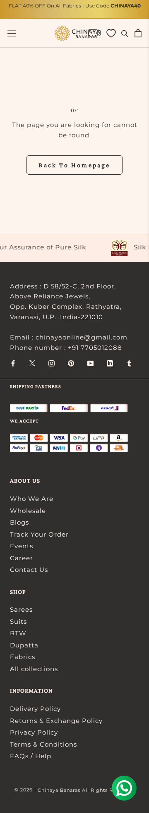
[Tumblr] (129, 363)
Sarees (21, 609)
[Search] (124, 33)
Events (21, 546)
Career (21, 558)
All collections (34, 669)
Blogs (19, 522)
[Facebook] (13, 363)
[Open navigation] (11, 33)
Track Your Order (39, 534)
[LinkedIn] (110, 363)
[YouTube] (90, 363)
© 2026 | (26, 790)
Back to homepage (74, 164)
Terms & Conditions (43, 744)
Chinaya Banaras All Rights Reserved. (86, 790)
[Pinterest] (71, 363)
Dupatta (24, 645)
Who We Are (31, 499)
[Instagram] (51, 363)
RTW (18, 633)
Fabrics (22, 657)
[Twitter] (32, 363)
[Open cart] (138, 33)
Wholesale (28, 511)
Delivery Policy (35, 709)
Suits (18, 621)
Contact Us (29, 570)
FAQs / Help (30, 756)
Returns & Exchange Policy (56, 721)
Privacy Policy (34, 732)
